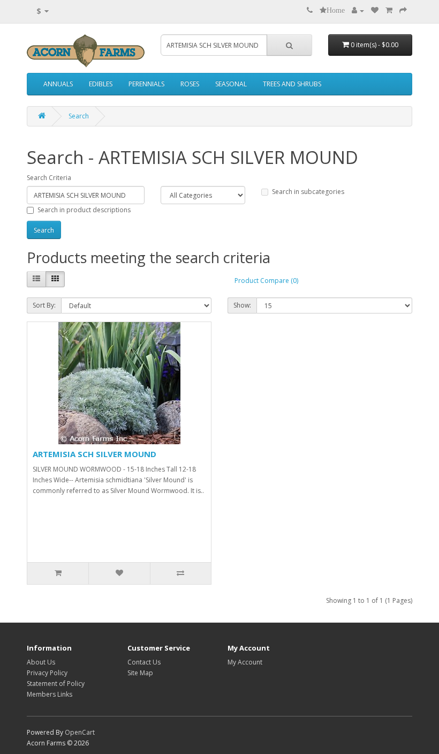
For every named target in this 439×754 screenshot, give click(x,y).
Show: (242, 305)
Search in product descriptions (84, 209)
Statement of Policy (56, 683)
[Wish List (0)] (375, 10)
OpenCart (80, 732)
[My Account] (358, 10)
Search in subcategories (308, 191)
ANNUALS (58, 83)
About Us (41, 662)
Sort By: (44, 305)
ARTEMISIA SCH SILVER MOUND (94, 454)
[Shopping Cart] (388, 10)
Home (336, 10)
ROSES (189, 83)
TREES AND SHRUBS (292, 83)
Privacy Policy (47, 672)
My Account (245, 662)
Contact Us (144, 662)
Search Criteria (49, 177)
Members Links (49, 694)
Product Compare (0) (266, 280)
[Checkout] (403, 10)
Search (79, 116)
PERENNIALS (146, 83)
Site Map (140, 672)
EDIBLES (100, 83)
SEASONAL (231, 83)
